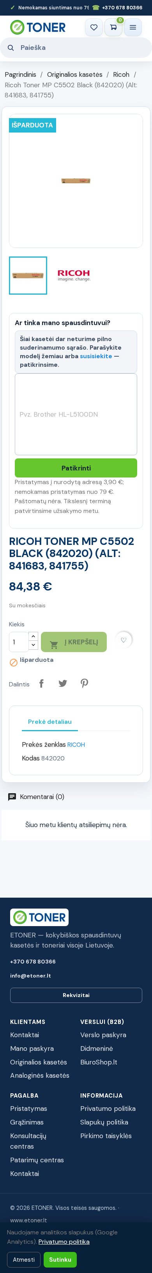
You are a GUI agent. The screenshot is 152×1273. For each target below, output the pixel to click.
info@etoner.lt (30, 975)
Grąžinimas (27, 1122)
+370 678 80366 (117, 8)
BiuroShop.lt (98, 1062)
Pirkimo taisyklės (106, 1136)
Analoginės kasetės (39, 1075)
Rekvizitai (76, 995)
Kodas (31, 758)
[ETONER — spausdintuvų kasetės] (37, 27)
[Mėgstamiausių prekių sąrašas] (94, 27)
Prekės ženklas (44, 744)
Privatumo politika (108, 1108)
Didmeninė (96, 1048)
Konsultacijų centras (28, 1141)
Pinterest (84, 683)
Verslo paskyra (103, 1035)
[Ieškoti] (10, 48)
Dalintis (41, 683)
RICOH (76, 745)
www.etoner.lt (28, 1220)
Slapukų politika (104, 1122)
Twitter (63, 683)
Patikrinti (76, 468)
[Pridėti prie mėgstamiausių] (123, 640)
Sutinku (60, 1260)
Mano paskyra (32, 1048)
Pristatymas (28, 1108)
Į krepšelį (73, 644)
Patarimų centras (37, 1160)
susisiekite (96, 356)
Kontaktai (24, 1035)
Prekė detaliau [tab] (50, 722)
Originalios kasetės (38, 1062)
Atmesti (24, 1260)
